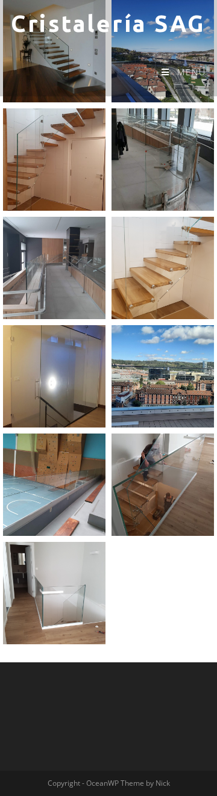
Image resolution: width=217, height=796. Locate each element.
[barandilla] (163, 376)
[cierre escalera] (54, 376)
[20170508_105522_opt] (54, 159)
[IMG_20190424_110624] (54, 485)
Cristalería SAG (108, 23)
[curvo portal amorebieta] (163, 159)
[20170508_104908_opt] (163, 485)
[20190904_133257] (54, 268)
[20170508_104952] (54, 593)
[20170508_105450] (163, 268)
